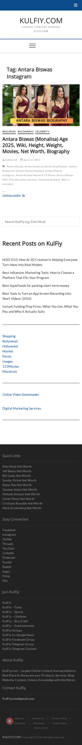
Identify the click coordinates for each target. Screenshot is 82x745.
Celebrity (42, 131)
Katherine (11, 159)
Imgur (6, 571)
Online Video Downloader (20, 394)
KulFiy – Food (11, 607)
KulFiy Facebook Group (18, 639)
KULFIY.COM (41, 20)
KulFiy (6, 602)
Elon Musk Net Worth (17, 466)
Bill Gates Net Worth (16, 475)
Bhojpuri (9, 131)
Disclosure (39, 723)
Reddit (6, 567)
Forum (6, 356)
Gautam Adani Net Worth (19, 489)
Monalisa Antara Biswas (23, 179)
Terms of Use (41, 727)
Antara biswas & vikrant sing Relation (46, 166)
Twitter (7, 539)
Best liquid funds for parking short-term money (35, 286)
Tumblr (7, 562)
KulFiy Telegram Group (18, 644)
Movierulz (9, 371)
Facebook (9, 530)
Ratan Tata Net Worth (17, 485)
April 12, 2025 (31, 159)
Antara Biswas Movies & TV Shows (36, 175)
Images (7, 361)
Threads (7, 544)
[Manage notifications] (9, 721)
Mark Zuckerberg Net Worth (21, 508)
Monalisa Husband (49, 179)
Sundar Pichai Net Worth (19, 480)
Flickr (6, 576)
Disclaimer (20, 723)
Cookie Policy (59, 723)
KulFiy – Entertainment (18, 625)
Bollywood (9, 341)
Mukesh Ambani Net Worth (21, 494)
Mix (5, 580)
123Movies (10, 366)
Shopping (9, 336)
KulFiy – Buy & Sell (15, 621)
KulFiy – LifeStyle (14, 616)
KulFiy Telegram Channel (19, 649)
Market (7, 351)
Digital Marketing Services (21, 408)
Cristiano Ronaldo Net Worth (22, 503)
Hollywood (10, 346)
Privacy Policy (59, 718)
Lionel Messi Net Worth (18, 499)
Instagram (9, 534)
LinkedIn (8, 553)
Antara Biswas (15, 166)
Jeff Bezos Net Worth (16, 471)
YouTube (8, 548)
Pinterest (8, 557)
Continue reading (16, 195)
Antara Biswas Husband (30, 170)
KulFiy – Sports (12, 612)
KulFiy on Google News (18, 635)
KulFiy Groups (12, 630)
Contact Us (38, 718)
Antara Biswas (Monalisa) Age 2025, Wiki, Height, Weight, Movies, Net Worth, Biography (36, 145)
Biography (26, 131)
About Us (19, 718)
